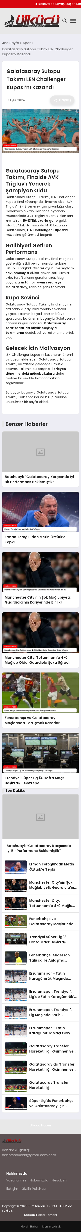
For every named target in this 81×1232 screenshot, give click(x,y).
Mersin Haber (29, 1226)
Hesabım (59, 1180)
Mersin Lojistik (51, 1226)
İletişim (12, 1188)
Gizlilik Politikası (34, 1188)
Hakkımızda (39, 1180)
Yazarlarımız (16, 1180)
